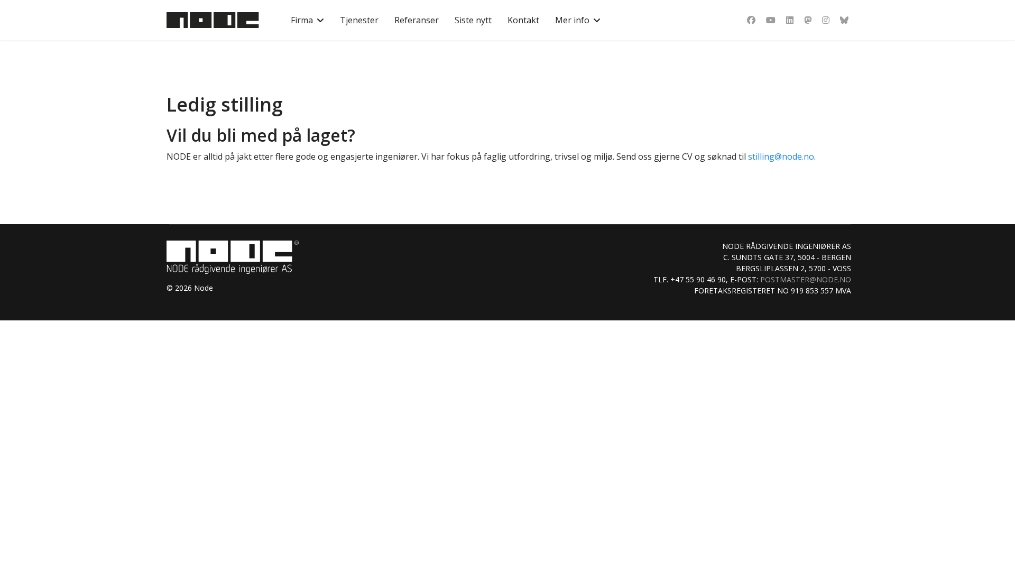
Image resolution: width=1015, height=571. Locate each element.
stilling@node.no (781, 156)
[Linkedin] (789, 20)
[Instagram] (825, 20)
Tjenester (359, 20)
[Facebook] (751, 20)
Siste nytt (473, 20)
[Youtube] (771, 20)
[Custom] (844, 20)
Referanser (416, 20)
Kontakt (523, 20)
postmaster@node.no (805, 279)
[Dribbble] (807, 20)
